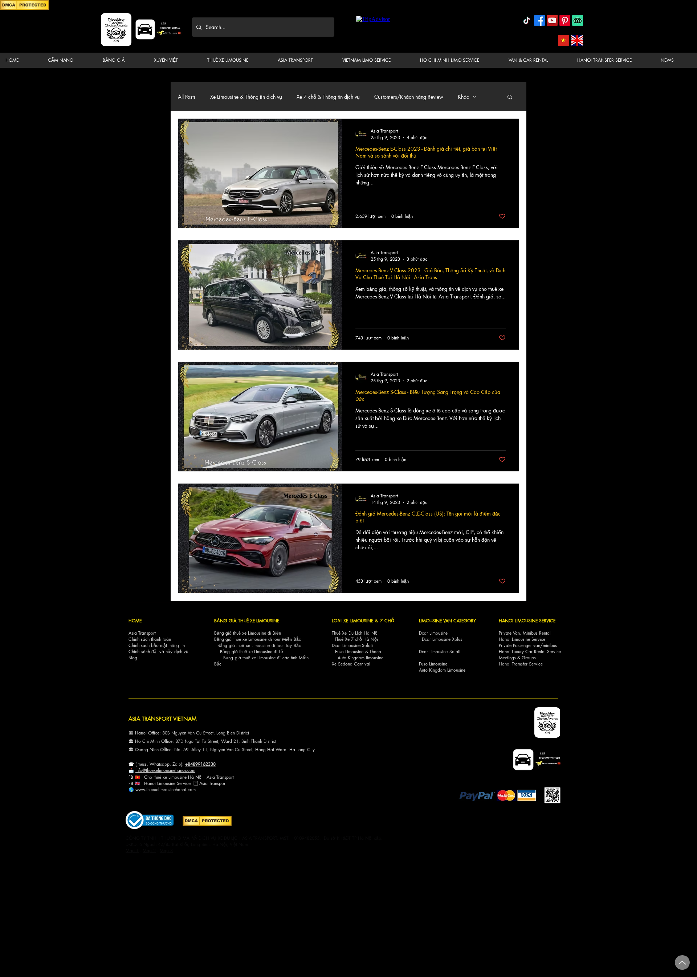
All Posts (187, 97)
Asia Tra (207, 783)
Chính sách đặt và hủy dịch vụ (158, 651)
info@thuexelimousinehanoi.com (165, 770)
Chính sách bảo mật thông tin (157, 645)
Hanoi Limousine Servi (165, 783)
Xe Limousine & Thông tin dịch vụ (246, 97)
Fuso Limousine (349, 651)
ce (188, 783)
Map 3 (166, 850)
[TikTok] (526, 20)
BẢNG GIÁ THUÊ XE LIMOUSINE (246, 621)
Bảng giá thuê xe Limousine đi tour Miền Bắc (257, 639)
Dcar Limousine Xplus (442, 639)
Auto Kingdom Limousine (442, 670)
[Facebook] (539, 20)
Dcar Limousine (433, 633)
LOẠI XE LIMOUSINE (352, 621)
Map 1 (132, 850)
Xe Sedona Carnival (351, 664)
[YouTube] (552, 20)
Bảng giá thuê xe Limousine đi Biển (247, 633)
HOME (135, 621)
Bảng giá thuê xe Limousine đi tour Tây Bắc (259, 645)
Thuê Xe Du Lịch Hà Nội (355, 633)
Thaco (375, 651)
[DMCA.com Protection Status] (24, 9)
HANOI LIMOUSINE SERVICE (527, 621)
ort (231, 777)
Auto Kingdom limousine (360, 658)
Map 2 (149, 850)
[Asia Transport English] (577, 40)
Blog (133, 658)
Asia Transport (142, 633)
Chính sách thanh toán (150, 639)
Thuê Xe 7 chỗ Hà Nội (356, 639)
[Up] (682, 962)
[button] (69, 60)
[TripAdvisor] (577, 20)
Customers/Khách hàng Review (408, 97)
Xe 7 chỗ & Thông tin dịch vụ (328, 97)
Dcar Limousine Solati (352, 645)
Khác (463, 97)
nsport (221, 783)
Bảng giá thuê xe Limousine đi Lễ (251, 651)
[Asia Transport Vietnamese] (563, 40)
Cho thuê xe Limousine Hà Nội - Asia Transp (186, 777)
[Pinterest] (564, 20)
